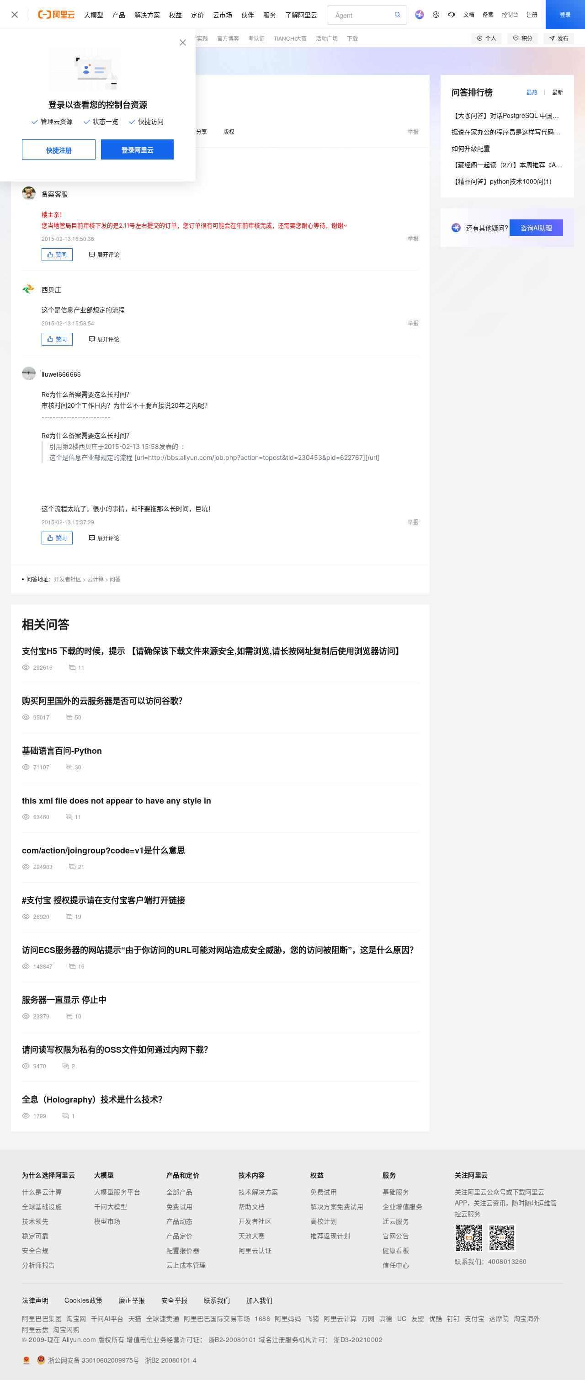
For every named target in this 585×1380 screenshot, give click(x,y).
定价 (197, 14)
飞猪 (312, 1318)
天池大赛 (252, 1235)
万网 (368, 1318)
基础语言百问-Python (62, 751)
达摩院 (499, 1318)
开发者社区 (67, 579)
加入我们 (259, 1300)
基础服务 (396, 1191)
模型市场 (107, 1220)
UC (402, 1318)
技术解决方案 (258, 1191)
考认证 (256, 38)
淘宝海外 (527, 1318)
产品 (118, 14)
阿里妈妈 (288, 1318)
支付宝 (475, 1318)
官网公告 (396, 1235)
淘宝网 (76, 1318)
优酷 (435, 1318)
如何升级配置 (471, 148)
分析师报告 (38, 1264)
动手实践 (197, 38)
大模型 (93, 14)
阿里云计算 (340, 1318)
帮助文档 (252, 1206)
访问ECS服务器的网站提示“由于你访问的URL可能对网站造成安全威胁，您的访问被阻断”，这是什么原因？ (220, 950)
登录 (565, 14)
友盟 (418, 1318)
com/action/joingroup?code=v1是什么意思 (103, 850)
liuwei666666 (61, 373)
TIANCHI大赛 (290, 38)
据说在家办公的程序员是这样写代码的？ (509, 131)
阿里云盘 (35, 1329)
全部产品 (179, 1191)
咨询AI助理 (536, 227)
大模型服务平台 (117, 1191)
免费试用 (179, 1206)
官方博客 (228, 38)
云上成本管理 (186, 1264)
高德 (386, 1318)
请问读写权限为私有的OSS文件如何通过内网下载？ (117, 1049)
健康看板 (396, 1250)
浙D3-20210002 (358, 1339)
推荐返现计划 (330, 1235)
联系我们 (217, 1300)
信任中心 (396, 1264)
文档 (468, 14)
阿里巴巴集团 (42, 1318)
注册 (531, 14)
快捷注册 (59, 150)
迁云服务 (396, 1220)
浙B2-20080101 (232, 1339)
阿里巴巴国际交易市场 (217, 1318)
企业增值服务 (402, 1206)
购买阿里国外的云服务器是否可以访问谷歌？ (104, 701)
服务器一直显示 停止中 (64, 1000)
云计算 (95, 579)
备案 (488, 14)
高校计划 (323, 1220)
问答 (115, 579)
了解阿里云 (301, 14)
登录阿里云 (138, 149)
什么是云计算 (42, 1191)
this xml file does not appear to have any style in (116, 800)
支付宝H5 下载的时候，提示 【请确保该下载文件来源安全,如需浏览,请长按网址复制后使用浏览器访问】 (213, 651)
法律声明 (35, 1300)
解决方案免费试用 (336, 1206)
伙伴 (247, 14)
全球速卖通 (163, 1318)
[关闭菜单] (14, 14)
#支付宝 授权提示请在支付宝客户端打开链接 (103, 900)
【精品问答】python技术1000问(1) (502, 181)
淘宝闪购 (66, 1329)
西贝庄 (51, 289)
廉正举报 (132, 1300)
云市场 (222, 14)
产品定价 (179, 1235)
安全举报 (174, 1300)
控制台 (510, 14)
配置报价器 (183, 1250)
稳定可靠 (35, 1235)
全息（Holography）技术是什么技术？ (94, 1099)
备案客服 (55, 193)
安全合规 (35, 1250)
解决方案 (147, 14)
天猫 (135, 1318)
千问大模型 (111, 1206)
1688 (262, 1318)
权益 (175, 14)
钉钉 (453, 1318)
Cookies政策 (83, 1300)
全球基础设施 (42, 1206)
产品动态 (179, 1220)
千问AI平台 (107, 1318)
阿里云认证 (255, 1250)
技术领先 (35, 1220)
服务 (269, 14)
